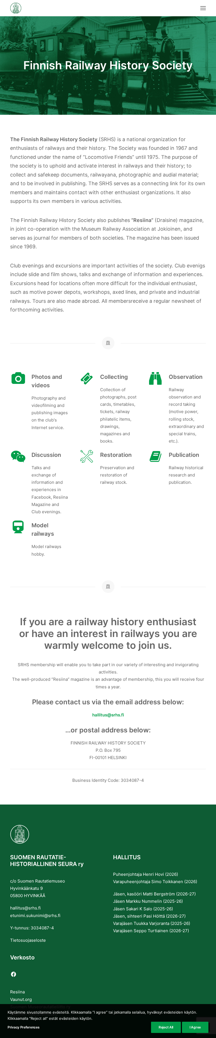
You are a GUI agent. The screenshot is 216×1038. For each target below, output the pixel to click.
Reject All (166, 1027)
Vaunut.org (21, 999)
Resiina (17, 992)
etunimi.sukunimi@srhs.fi (35, 915)
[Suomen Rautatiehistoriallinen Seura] (43, 8)
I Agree (195, 1027)
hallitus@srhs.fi (108, 715)
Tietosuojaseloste (28, 940)
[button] (203, 8)
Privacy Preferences (23, 1027)
